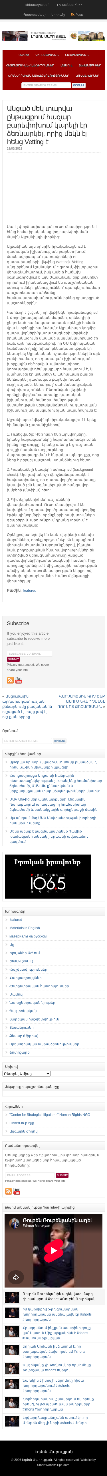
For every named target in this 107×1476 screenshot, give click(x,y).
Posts (80, 14)
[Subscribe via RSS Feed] (10, 680)
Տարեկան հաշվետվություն (34, 1019)
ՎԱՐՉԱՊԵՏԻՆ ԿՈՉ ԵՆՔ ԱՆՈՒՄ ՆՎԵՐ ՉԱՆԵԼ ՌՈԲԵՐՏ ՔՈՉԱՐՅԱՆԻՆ (81, 701)
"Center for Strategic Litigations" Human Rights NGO (49, 1115)
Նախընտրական (76, 55)
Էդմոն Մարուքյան (54, 1451)
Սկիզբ (24, 55)
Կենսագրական (38, 5)
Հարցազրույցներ (25, 978)
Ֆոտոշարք (19, 1052)
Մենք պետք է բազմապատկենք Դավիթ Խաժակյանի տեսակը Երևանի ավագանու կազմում (48, 836)
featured (29, 590)
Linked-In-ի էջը (21, 1123)
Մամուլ (66, 65)
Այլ (11, 945)
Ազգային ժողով (23, 1131)
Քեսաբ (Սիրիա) (23, 1036)
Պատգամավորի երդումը (44, 14)
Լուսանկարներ (69, 5)
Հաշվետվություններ (28, 970)
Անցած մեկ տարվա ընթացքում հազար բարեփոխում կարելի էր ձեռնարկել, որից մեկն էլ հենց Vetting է (47, 125)
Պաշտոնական (23, 1011)
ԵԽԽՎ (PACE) (21, 961)
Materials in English (24, 928)
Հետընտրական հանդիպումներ (30, 65)
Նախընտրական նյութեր (32, 1003)
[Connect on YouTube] (18, 680)
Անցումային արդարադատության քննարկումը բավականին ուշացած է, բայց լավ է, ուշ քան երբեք (27, 706)
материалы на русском (28, 936)
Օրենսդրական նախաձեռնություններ (38, 75)
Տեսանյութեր (90, 65)
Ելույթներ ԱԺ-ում (24, 953)
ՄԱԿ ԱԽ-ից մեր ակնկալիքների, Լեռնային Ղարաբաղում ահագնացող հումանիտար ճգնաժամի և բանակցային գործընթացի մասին (53, 804)
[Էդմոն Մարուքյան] (53, 40)
